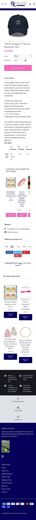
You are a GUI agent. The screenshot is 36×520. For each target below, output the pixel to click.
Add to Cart (11, 215)
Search (4, 468)
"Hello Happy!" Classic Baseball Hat (17, 45)
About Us (5, 492)
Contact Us (5, 471)
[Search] (6, 4)
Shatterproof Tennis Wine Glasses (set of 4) (10, 303)
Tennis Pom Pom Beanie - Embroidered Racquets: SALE (10, 344)
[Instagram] (3, 456)
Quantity (7, 60)
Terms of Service (7, 483)
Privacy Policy (6, 489)
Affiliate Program (7, 474)
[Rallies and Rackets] (18, 4)
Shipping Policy (7, 480)
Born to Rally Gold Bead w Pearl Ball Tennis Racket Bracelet (25, 346)
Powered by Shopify (21, 513)
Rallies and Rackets (11, 513)
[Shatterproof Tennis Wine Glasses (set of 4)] (11, 182)
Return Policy (6, 477)
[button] (10, 41)
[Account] (30, 4)
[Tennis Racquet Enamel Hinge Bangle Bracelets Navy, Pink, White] (22, 182)
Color (6, 56)
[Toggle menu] (2, 4)
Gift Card (4, 486)
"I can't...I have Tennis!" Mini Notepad (25, 304)
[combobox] (22, 210)
